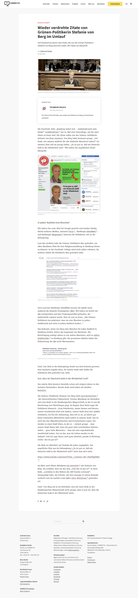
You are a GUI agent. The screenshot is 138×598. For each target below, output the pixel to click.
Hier (55, 557)
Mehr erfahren (25, 591)
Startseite (46, 4)
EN (126, 4)
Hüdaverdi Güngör (46, 51)
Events (83, 4)
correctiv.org (12, 3)
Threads (56, 579)
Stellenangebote (73, 550)
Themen (55, 4)
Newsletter (101, 4)
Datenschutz (91, 562)
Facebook (57, 577)
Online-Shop (24, 577)
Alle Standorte (25, 584)
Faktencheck (65, 4)
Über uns (91, 4)
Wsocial (56, 581)
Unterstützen (115, 4)
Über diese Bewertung (56, 110)
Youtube (56, 574)
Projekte (75, 4)
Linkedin (57, 572)
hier (111, 538)
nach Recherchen (88, 396)
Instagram (57, 569)
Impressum (91, 560)
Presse (89, 557)
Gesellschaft (44, 23)
